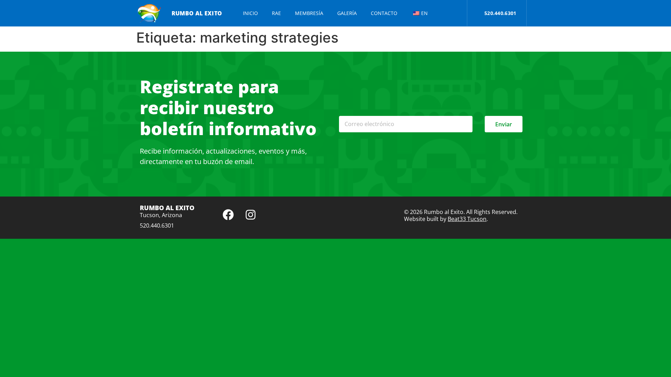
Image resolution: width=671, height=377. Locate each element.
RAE (276, 13)
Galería (347, 13)
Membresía (309, 13)
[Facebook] (228, 215)
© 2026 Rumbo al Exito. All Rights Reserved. (461, 212)
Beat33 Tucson (467, 219)
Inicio (250, 13)
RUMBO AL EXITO (197, 13)
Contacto (384, 13)
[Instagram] (250, 215)
